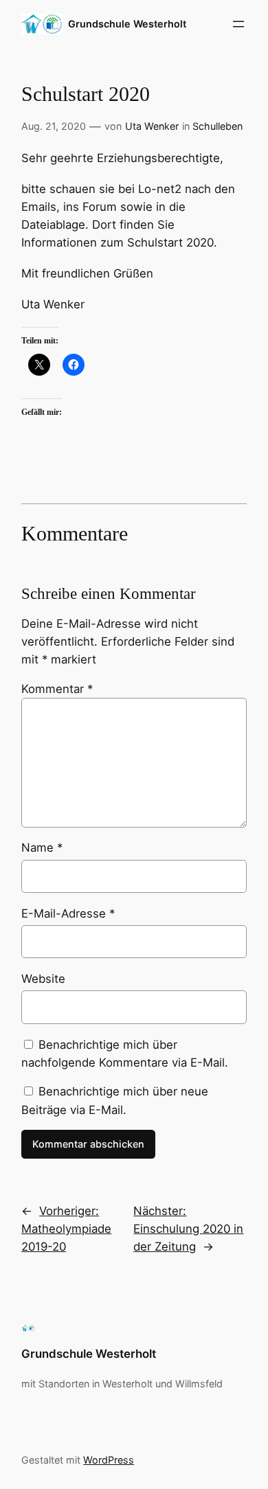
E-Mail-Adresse (68, 913)
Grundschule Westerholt (127, 24)
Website (43, 979)
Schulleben (217, 126)
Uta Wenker (152, 126)
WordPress (108, 1460)
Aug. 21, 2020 (53, 126)
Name (42, 847)
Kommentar (57, 689)
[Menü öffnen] (238, 24)
